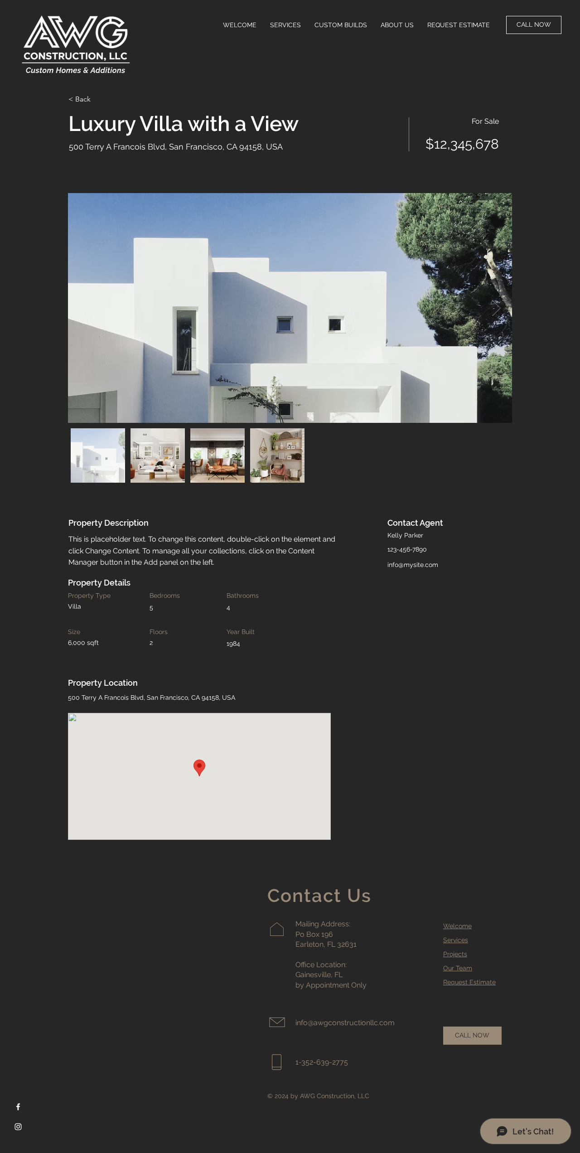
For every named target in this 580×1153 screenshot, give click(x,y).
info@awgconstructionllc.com (345, 1022)
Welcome (457, 926)
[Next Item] (496, 308)
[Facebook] (18, 1106)
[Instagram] (18, 1126)
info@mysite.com (412, 564)
